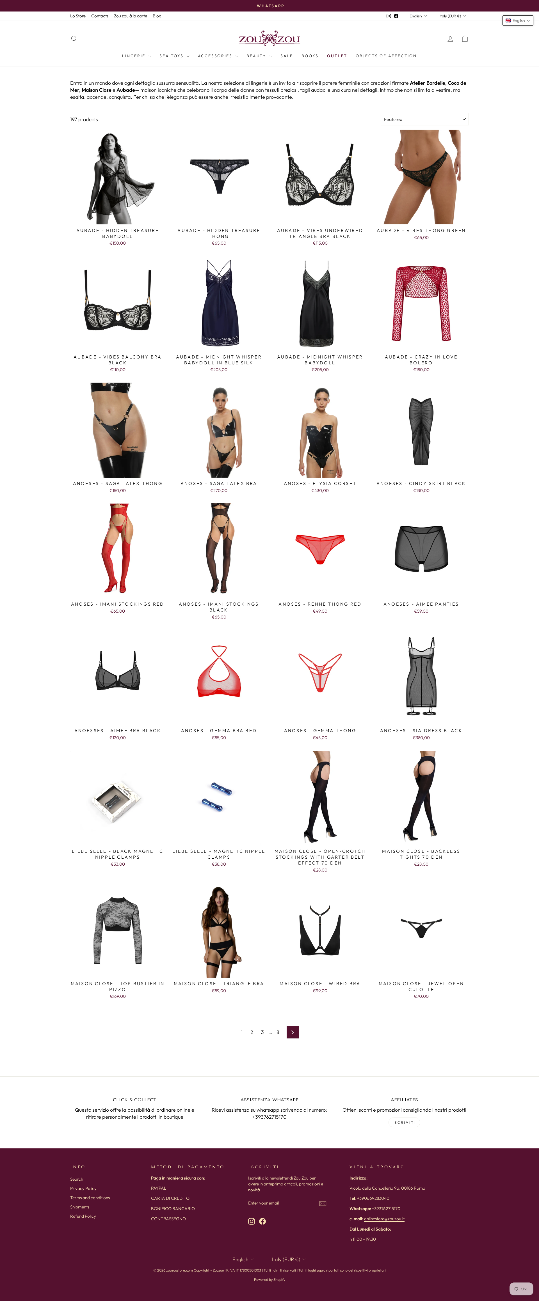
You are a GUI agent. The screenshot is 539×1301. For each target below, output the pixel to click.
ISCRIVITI (404, 1122)
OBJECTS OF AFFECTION (386, 55)
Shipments (79, 1207)
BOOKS (310, 55)
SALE (286, 55)
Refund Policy (83, 1216)
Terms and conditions (90, 1197)
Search (76, 1179)
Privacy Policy (83, 1188)
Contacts (99, 16)
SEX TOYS (172, 55)
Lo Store (78, 16)
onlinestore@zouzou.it (384, 1218)
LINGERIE (134, 55)
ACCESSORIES (216, 55)
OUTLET (337, 55)
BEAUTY (257, 55)
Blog (157, 16)
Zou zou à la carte (130, 16)
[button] (518, 20)
